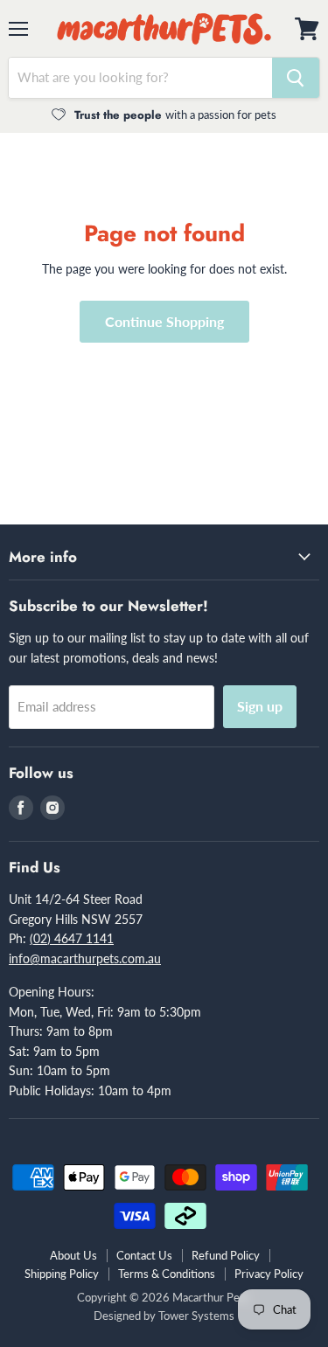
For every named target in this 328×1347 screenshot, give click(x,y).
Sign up (260, 706)
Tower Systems (196, 1316)
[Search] (295, 78)
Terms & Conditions (166, 1274)
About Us (73, 1255)
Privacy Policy (269, 1274)
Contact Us (144, 1255)
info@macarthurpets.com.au (85, 958)
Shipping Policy (61, 1274)
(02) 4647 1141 (72, 938)
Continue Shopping (164, 321)
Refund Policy (226, 1255)
